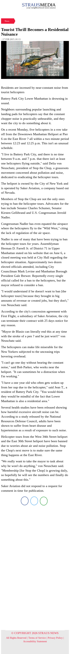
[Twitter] (34, 501)
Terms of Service (37, 638)
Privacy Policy (55, 638)
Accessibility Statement (35, 641)
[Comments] (44, 501)
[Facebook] (25, 501)
